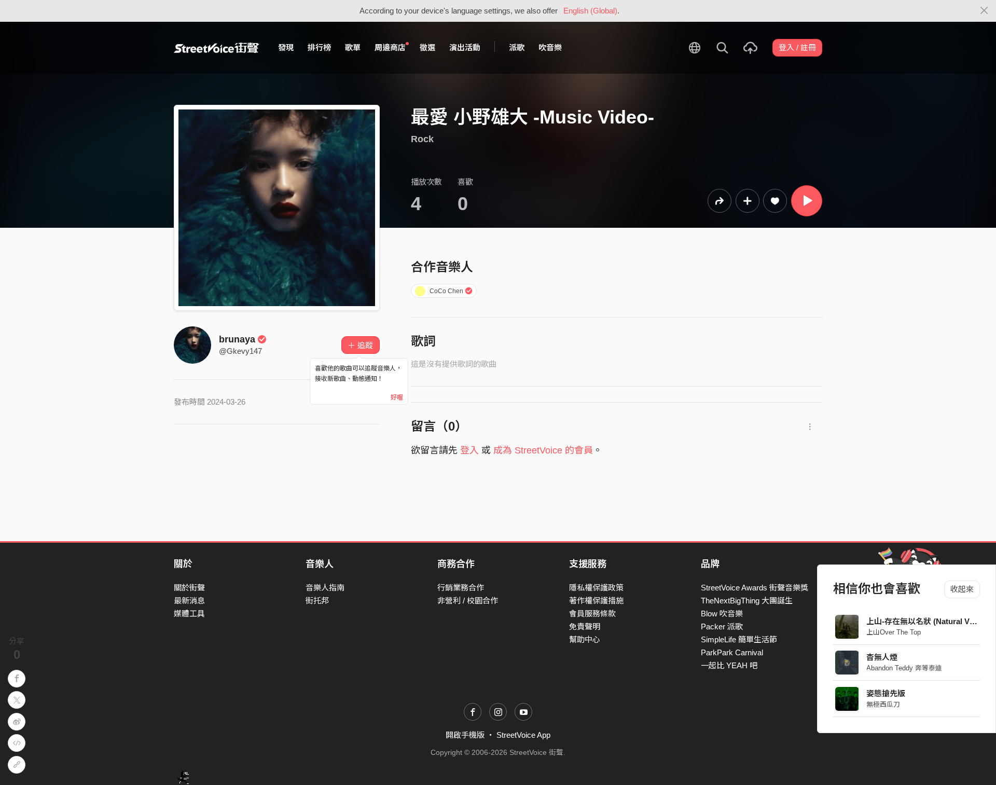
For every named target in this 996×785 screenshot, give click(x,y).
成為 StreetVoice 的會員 (543, 450)
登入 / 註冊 (797, 47)
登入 (469, 450)
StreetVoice (216, 48)
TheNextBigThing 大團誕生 (747, 600)
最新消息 (189, 600)
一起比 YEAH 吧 (729, 665)
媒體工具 (189, 613)
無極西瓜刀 (884, 704)
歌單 (353, 47)
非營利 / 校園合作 (467, 600)
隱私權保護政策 (596, 587)
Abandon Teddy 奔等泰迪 (905, 668)
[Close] (984, 11)
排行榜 (319, 47)
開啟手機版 (465, 735)
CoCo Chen (446, 291)
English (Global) (590, 10)
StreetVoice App (523, 735)
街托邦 (317, 600)
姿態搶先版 (886, 693)
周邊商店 (390, 47)
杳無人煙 (882, 657)
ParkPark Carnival (732, 652)
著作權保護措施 (596, 600)
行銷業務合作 (460, 587)
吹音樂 (550, 47)
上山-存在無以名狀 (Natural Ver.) (924, 621)
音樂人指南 (325, 587)
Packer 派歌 (722, 626)
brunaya (237, 339)
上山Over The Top (894, 632)
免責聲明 (584, 626)
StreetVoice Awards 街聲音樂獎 (754, 587)
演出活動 (464, 47)
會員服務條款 (592, 613)
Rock (422, 139)
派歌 (516, 47)
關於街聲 (189, 587)
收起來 (962, 589)
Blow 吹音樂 (722, 613)
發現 (286, 47)
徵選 (427, 47)
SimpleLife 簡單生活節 (739, 639)
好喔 (397, 397)
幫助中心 (584, 639)
